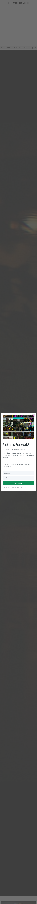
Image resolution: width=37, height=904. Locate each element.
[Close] (33, 415)
